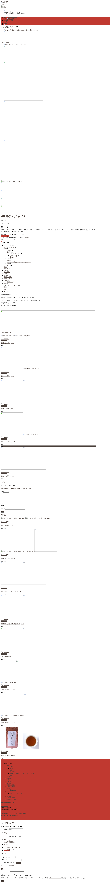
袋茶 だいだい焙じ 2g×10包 (8, 441)
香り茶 (8, 252)
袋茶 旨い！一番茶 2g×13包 (8, 558)
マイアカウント (12, 17)
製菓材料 (6, 268)
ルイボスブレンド (14, 253)
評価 (2, 491)
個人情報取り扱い (11, 797)
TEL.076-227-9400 (9, 822)
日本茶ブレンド (14, 255)
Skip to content (4, 1)
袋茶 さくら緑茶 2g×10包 (7, 476)
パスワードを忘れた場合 (7, 865)
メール (3, 508)
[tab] (50, 290)
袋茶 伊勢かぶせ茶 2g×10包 (8, 689)
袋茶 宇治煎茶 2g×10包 (7, 525)
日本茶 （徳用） (8, 277)
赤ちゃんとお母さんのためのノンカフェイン (19, 262)
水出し (8, 265)
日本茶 (10, 27)
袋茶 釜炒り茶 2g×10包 (7, 656)
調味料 (5, 267)
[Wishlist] (1, 651)
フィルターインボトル (13, 285)
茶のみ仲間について (9, 19)
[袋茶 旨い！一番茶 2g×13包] (21, 30)
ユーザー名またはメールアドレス (10, 857)
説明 (5, 289)
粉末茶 (5, 273)
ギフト (5, 280)
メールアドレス (5, 872)
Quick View (4, 340)
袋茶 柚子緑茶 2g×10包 (7, 408)
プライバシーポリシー (55, 878)
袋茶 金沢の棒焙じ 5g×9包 (8, 755)
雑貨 (5, 283)
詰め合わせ (10, 282)
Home (2, 27)
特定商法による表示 (9, 20)
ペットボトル (7, 275)
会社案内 (6, 22)
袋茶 (6, 27)
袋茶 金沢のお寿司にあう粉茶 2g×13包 (11, 591)
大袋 (5, 270)
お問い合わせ (7, 823)
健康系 (8, 260)
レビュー (3, 503)
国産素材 (9, 258)
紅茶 (8, 263)
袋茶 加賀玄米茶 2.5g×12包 (8, 722)
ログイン (18, 862)
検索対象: (6, 829)
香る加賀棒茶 (13, 257)
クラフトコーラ (8, 245)
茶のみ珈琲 (7, 272)
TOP (5, 17)
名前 (2, 505)
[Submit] (1, 241)
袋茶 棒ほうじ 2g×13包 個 (9, 234)
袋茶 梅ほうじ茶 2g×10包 (7, 343)
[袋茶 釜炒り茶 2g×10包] (7, 38)
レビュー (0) (7, 291)
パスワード (4, 859)
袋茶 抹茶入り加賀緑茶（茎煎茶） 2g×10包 (12, 624)
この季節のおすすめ (9, 247)
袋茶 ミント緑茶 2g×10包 (7, 376)
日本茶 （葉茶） (8, 278)
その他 (5, 287)
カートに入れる (4, 236)
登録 (2, 880)
